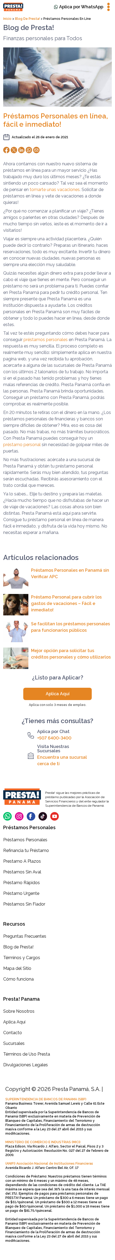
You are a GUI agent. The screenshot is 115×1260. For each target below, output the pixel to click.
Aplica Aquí (58, 693)
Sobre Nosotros (18, 1011)
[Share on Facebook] (6, 150)
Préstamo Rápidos (21, 882)
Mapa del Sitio (17, 968)
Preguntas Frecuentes (24, 936)
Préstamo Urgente (21, 893)
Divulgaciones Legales (25, 1064)
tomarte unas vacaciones (55, 189)
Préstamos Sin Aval (22, 871)
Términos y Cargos (21, 957)
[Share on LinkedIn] (21, 150)
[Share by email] (36, 150)
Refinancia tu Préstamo (26, 850)
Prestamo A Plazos (22, 861)
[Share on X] (14, 150)
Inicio (7, 19)
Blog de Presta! (27, 19)
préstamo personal (22, 444)
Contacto (12, 1032)
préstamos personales (46, 339)
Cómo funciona (18, 979)
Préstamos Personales (25, 839)
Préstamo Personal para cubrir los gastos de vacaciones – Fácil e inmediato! (66, 603)
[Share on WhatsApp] (29, 150)
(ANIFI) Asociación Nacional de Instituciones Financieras (49, 1163)
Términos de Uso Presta (26, 1054)
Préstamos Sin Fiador (24, 904)
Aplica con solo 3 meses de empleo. (57, 705)
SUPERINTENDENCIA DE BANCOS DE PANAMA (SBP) (45, 1099)
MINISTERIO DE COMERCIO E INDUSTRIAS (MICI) (42, 1142)
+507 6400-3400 (54, 738)
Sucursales (14, 1043)
